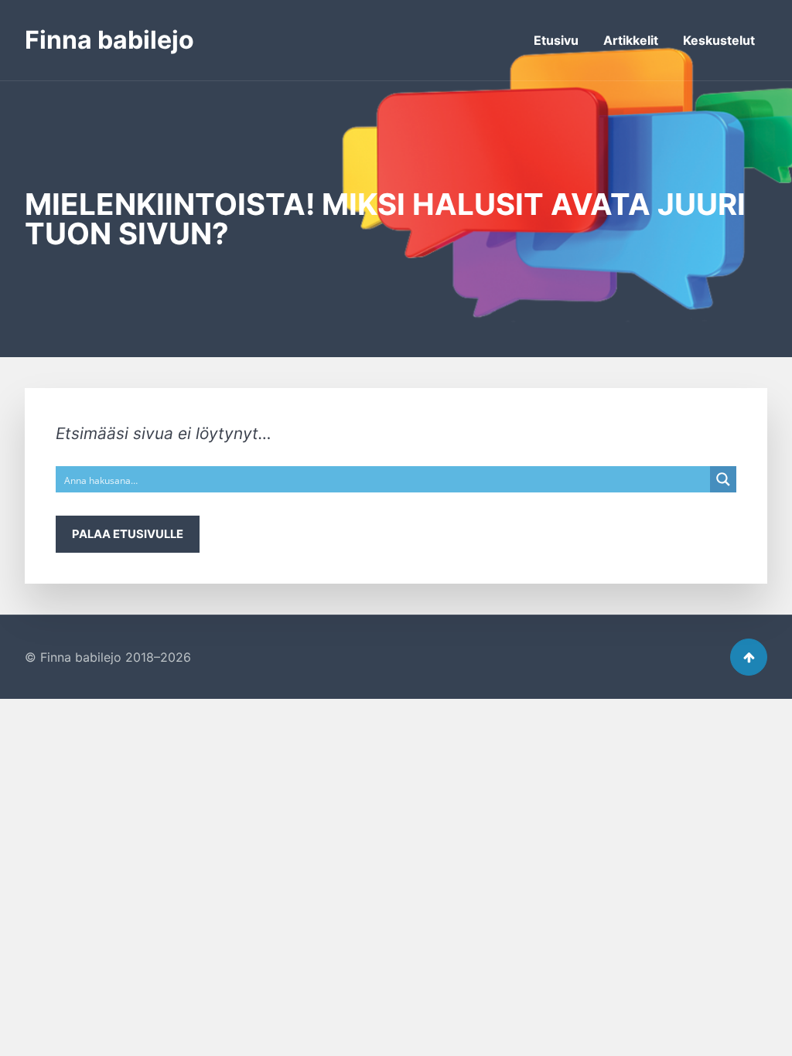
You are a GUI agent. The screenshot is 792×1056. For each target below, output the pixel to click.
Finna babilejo (109, 40)
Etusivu (556, 40)
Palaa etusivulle (127, 534)
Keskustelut (719, 40)
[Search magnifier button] (723, 479)
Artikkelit (630, 40)
